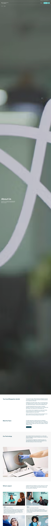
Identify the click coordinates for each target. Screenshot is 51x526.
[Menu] (49, 3)
